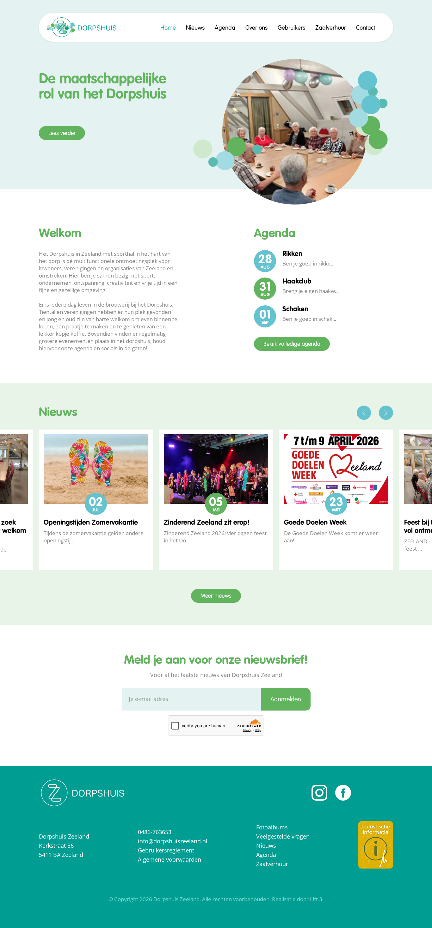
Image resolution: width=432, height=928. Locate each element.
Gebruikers (291, 28)
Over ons (256, 28)
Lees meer (60, 161)
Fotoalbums (272, 827)
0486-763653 (154, 832)
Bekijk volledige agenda (291, 344)
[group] (96, 500)
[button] (364, 413)
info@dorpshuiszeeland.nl (172, 841)
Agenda (225, 28)
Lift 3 (316, 899)
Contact (365, 28)
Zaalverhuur (330, 28)
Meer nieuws (216, 596)
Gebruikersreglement (166, 850)
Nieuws (195, 28)
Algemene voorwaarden (169, 859)
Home (168, 28)
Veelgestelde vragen (283, 836)
